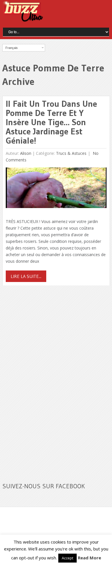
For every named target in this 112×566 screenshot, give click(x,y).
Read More (89, 558)
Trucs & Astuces (71, 153)
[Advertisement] (45, 380)
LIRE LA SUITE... (26, 276)
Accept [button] (67, 558)
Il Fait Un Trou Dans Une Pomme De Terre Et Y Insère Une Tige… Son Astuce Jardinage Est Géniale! (51, 122)
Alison (25, 153)
